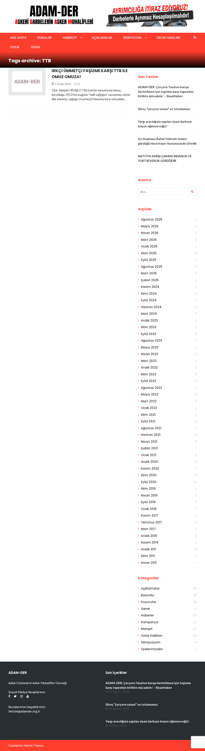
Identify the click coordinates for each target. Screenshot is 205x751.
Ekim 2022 (148, 374)
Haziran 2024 (151, 307)
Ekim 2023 (148, 327)
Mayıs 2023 (149, 347)
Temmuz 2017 (151, 522)
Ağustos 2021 (151, 428)
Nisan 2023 (149, 354)
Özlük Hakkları (168, 38)
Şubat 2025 (150, 280)
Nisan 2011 (149, 563)
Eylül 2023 (148, 334)
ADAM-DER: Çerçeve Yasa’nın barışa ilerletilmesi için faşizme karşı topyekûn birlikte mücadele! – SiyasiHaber (166, 91)
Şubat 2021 (149, 448)
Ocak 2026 (149, 246)
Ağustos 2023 (151, 340)
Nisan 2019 (149, 495)
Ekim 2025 (149, 253)
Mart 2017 (148, 529)
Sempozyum (132, 38)
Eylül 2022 (148, 381)
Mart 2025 (149, 273)
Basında (147, 595)
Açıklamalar (102, 38)
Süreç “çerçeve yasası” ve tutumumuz (164, 109)
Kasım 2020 (150, 468)
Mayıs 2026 (150, 226)
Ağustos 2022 (151, 388)
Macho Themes (34, 745)
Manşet (147, 629)
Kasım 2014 (150, 542)
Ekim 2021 (148, 415)
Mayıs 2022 (149, 394)
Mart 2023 (149, 361)
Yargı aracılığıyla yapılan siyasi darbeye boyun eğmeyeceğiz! (147, 721)
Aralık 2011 (148, 549)
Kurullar (44, 38)
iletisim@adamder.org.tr (24, 711)
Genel (145, 609)
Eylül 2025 (148, 260)
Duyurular (148, 602)
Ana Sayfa (18, 38)
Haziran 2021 (150, 435)
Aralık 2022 (149, 367)
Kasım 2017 (149, 515)
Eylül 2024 (149, 300)
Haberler (70, 38)
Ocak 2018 (149, 509)
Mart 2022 (149, 401)
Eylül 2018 (148, 502)
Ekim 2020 (149, 475)
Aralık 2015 (149, 536)
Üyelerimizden (152, 649)
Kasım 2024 (150, 287)
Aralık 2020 (149, 462)
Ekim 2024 (149, 293)
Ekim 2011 (148, 556)
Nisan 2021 (149, 441)
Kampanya (149, 622)
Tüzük (35, 47)
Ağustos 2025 (151, 267)
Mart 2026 (149, 240)
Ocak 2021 (148, 455)
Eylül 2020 (148, 482)
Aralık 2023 (149, 320)
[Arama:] (167, 191)
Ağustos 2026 (151, 219)
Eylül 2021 (148, 421)
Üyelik (14, 47)
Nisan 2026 (149, 233)
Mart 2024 (149, 314)
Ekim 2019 (148, 488)
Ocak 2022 (149, 408)
